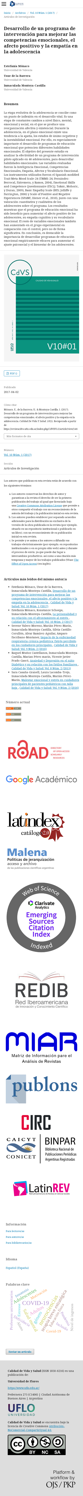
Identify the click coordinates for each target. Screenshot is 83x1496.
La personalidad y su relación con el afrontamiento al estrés (44, 616)
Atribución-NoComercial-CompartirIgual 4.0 (36, 1428)
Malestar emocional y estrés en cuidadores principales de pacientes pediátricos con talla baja (45, 684)
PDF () (13, 373)
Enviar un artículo (19, 1351)
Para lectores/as (15, 1231)
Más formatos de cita (19, 436)
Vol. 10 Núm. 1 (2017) (42, 13)
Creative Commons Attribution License (39, 505)
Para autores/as (15, 1237)
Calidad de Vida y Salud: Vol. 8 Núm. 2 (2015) (41, 668)
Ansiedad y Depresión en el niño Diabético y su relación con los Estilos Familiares (45, 662)
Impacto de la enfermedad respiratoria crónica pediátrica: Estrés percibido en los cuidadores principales (44, 641)
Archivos (20, 13)
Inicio (7, 13)
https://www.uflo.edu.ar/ (23, 1388)
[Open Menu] (4, 4)
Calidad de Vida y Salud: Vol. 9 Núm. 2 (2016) (44, 647)
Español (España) (17, 1268)
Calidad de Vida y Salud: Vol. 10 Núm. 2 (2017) (42, 622)
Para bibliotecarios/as (19, 1242)
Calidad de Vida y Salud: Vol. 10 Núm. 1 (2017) (43, 604)
